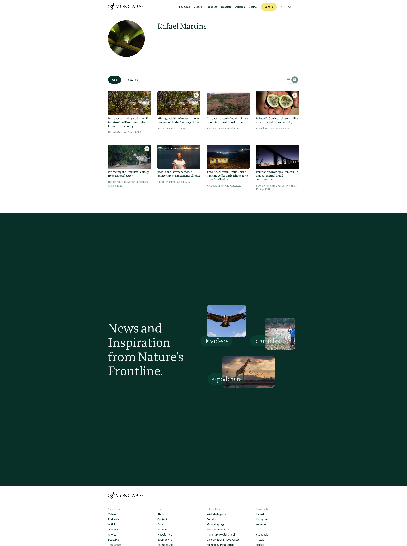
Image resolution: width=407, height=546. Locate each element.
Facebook (262, 534)
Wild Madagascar (217, 514)
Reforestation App (218, 529)
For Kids (212, 519)
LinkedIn (261, 514)
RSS (114, 79)
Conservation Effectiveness (223, 539)
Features (184, 6)
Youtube (261, 524)
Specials (226, 6)
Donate (268, 6)
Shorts (253, 6)
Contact (162, 519)
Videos (198, 6)
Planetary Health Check (221, 534)
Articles (240, 6)
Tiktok (260, 539)
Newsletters (164, 534)
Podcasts (211, 6)
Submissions (164, 539)
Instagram (262, 519)
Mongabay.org (215, 524)
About (161, 514)
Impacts (162, 529)
